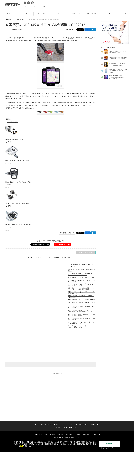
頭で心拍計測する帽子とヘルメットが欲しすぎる (81, 277)
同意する (109, 444)
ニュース (49, 424)
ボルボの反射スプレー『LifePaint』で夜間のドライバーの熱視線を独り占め (81, 322)
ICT (59, 14)
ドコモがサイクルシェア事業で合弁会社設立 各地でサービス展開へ (82, 307)
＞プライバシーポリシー (109, 448)
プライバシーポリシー (50, 434)
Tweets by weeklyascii (57, 373)
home (9, 19)
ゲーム (8, 14)
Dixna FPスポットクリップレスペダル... (18, 182)
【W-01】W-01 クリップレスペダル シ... (18, 203)
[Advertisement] (95, 5)
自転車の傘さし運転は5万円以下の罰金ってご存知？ (82, 299)
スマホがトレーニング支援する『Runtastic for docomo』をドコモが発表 (80, 284)
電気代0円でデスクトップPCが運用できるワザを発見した (81, 270)
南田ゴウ (71, 29)
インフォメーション (92, 14)
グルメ (25, 14)
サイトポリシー (38, 434)
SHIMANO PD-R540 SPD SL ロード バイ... (19, 139)
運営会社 (61, 434)
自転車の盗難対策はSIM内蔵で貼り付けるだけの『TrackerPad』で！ (81, 296)
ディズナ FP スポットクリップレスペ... (18, 160)
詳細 (21, 446)
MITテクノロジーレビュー (72, 427)
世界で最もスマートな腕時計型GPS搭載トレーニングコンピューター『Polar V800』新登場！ (81, 288)
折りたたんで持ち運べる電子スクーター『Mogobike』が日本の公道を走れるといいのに (81, 311)
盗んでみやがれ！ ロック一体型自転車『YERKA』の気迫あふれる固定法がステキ (81, 315)
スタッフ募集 (86, 434)
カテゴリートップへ (86, 253)
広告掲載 (77, 434)
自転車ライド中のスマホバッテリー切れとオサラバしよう (81, 303)
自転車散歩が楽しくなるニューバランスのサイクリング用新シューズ (81, 292)
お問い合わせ (69, 434)
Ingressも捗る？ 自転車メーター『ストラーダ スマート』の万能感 (81, 281)
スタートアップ (42, 14)
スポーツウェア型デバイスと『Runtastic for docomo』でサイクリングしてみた (80, 274)
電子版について (96, 434)
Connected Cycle (12, 122)
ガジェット (57, 424)
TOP (109, 14)
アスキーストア (75, 14)
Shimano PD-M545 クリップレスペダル (18, 225)
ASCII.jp (59, 427)
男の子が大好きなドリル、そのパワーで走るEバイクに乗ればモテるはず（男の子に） (82, 326)
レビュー (42, 424)
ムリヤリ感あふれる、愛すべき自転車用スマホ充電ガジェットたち (81, 319)
